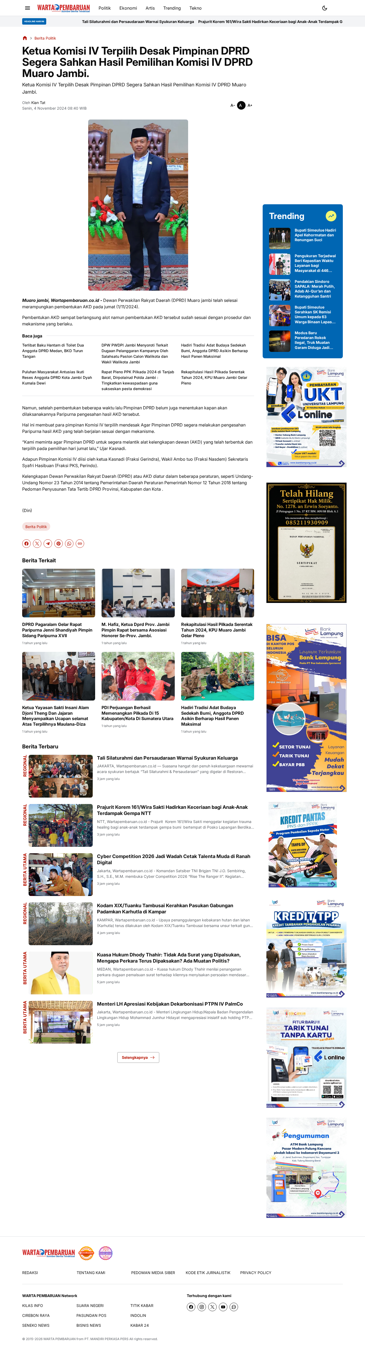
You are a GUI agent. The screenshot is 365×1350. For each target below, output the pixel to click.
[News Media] (106, 1253)
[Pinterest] (58, 543)
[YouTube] (223, 1307)
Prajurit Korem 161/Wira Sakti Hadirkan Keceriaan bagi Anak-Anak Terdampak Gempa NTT (207, 21)
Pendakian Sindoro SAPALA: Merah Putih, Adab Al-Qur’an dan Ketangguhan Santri (315, 288)
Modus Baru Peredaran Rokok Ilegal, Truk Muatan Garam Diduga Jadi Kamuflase (312, 340)
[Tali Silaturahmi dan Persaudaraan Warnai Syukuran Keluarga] (61, 776)
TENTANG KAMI (91, 1272)
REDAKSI (30, 1272)
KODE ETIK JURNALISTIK (208, 1272)
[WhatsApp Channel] (234, 1307)
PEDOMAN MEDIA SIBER (153, 1272)
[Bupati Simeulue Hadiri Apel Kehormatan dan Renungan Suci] (279, 238)
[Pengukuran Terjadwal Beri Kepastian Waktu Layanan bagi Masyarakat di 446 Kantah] (279, 264)
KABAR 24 (139, 1325)
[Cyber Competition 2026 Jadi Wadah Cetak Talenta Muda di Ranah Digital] (61, 874)
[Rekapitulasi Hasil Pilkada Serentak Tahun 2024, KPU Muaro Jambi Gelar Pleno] (217, 593)
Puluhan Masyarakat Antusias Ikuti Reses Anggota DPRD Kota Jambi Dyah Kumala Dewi (57, 377)
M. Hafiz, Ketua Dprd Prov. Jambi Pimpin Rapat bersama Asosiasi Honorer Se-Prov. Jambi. (135, 630)
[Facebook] (26, 543)
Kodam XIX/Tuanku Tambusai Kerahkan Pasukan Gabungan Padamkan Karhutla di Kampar (165, 908)
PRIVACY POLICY (255, 1272)
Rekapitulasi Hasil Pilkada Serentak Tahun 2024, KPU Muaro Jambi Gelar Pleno (214, 377)
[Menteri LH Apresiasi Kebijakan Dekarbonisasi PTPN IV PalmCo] (61, 1022)
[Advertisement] (303, 115)
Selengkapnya (135, 1057)
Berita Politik (36, 526)
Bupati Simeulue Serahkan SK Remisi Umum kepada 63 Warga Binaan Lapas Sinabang (313, 314)
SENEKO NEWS (35, 1325)
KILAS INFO (32, 1305)
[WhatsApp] (69, 543)
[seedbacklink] (86, 1253)
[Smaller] (232, 105)
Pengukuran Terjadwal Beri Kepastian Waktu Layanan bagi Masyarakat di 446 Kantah (315, 263)
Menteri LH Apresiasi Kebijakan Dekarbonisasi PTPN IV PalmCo (170, 1004)
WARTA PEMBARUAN (59, 1339)
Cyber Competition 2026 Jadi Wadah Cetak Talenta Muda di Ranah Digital (173, 859)
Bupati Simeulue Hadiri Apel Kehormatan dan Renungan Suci (315, 235)
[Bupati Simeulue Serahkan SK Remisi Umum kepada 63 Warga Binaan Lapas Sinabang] (279, 315)
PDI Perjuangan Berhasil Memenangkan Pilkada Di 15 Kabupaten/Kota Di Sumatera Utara (137, 713)
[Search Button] (337, 7)
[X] (37, 543)
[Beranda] (25, 38)
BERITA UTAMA (25, 869)
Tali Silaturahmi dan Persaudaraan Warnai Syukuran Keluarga (66, 21)
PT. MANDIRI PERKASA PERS (106, 1339)
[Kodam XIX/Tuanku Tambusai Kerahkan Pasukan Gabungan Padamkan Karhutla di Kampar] (61, 923)
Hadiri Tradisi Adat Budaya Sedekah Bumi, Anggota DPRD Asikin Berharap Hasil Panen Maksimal (214, 351)
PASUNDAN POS (91, 1315)
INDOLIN (138, 1315)
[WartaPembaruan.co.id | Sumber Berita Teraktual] (63, 8)
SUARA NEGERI (90, 1305)
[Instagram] (201, 1307)
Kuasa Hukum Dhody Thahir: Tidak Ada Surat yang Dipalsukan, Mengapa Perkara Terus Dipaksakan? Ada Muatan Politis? (169, 958)
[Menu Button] (27, 8)
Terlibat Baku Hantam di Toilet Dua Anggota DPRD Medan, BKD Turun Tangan (53, 351)
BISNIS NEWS (88, 1325)
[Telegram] (48, 543)
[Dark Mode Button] (324, 8)
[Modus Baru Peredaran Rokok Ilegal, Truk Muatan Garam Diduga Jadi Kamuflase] (279, 341)
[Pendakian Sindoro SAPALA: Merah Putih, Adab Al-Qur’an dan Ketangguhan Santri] (279, 290)
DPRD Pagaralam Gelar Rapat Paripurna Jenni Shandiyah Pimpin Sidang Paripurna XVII (57, 630)
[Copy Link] (80, 543)
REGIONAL (25, 766)
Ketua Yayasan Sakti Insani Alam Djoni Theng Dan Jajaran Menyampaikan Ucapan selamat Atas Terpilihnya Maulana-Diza (55, 716)
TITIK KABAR (141, 1305)
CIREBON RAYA (36, 1315)
